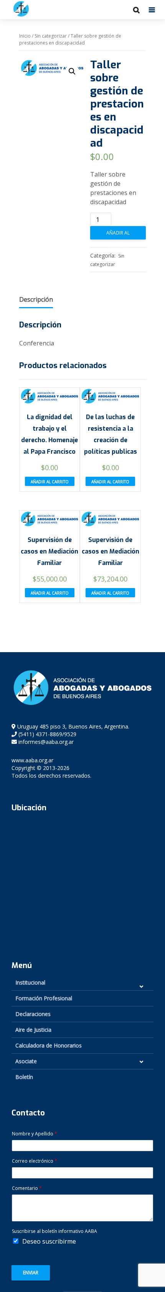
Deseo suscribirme (49, 1241)
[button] (72, 71)
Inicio (25, 36)
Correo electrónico (34, 1161)
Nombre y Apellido (34, 1134)
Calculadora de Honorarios (48, 1045)
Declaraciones (33, 1014)
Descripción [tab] (36, 299)
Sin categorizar (51, 36)
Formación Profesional (43, 998)
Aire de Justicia (33, 1029)
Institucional (30, 982)
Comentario (27, 1188)
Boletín (24, 1077)
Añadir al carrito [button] (50, 481)
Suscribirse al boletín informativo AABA (54, 1231)
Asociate (26, 1061)
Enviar (30, 1272)
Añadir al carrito (118, 235)
